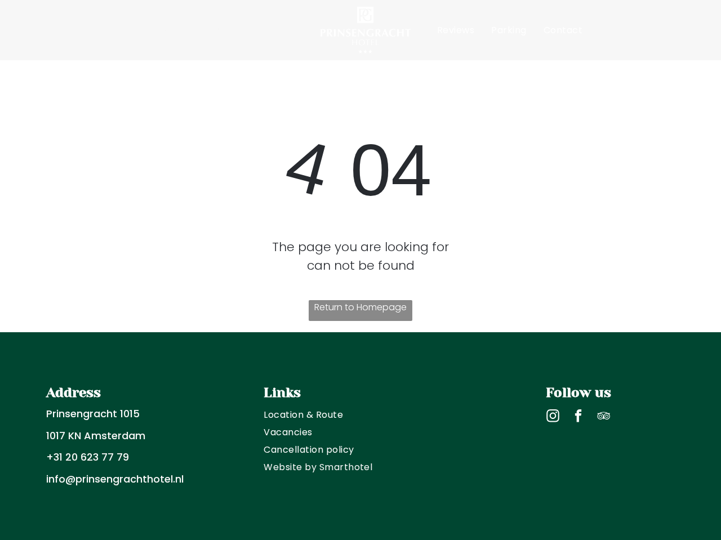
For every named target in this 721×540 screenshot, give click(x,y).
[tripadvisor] (603, 417)
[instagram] (553, 417)
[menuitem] (174, 30)
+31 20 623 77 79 (87, 457)
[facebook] (578, 417)
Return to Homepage (360, 307)
